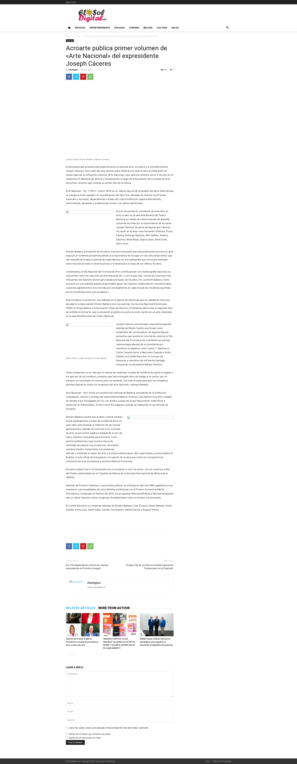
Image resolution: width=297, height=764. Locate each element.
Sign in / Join (71, 2)
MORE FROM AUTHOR (114, 608)
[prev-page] (68, 654)
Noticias (80, 27)
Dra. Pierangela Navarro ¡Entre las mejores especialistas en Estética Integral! (87, 567)
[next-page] (73, 654)
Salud (175, 27)
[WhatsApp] (90, 77)
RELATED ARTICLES (80, 608)
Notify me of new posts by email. (85, 737)
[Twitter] (76, 77)
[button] (227, 27)
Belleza (148, 27)
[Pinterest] (83, 77)
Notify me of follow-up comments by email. (90, 734)
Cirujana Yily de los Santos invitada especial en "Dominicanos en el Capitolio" (150, 567)
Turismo (134, 27)
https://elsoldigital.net (96, 587)
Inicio (207, 761)
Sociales (119, 27)
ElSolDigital (73, 70)
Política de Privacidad (222, 761)
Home (68, 36)
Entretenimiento (100, 27)
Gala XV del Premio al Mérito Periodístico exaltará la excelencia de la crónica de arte (82, 642)
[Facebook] (69, 77)
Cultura (162, 27)
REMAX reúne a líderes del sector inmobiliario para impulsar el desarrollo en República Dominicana (156, 642)
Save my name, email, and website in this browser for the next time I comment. (109, 727)
